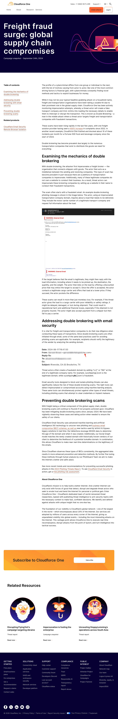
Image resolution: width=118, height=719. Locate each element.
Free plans (8, 668)
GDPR (63, 675)
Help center (46, 665)
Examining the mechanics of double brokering (16, 92)
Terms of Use (41, 713)
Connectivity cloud (30, 665)
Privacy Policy (28, 713)
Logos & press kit (106, 676)
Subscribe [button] (89, 560)
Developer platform (30, 688)
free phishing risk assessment (66, 472)
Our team (102, 673)
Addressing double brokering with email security (13, 103)
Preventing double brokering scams (12, 112)
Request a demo (10, 688)
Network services (29, 685)
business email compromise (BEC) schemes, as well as (73, 426)
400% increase (76, 128)
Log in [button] (108, 10)
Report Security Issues (56, 713)
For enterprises (9, 678)
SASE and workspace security (27, 678)
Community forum (48, 673)
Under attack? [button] (96, 10)
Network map (104, 669)
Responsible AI (66, 679)
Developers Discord (49, 676)
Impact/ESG (103, 686)
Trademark (93, 713)
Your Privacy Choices (79, 713)
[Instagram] (28, 707)
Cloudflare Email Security (15, 127)
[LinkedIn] (16, 707)
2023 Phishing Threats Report (67, 469)
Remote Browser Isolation (15, 129)
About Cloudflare (105, 665)
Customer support (49, 669)
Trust (63, 672)
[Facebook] (5, 707)
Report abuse (66, 689)
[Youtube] (22, 707)
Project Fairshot (86, 682)
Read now (11, 640)
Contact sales (9, 692)
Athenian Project (86, 672)
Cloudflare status (48, 686)
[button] (96, 4)
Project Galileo (85, 668)
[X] (11, 707)
